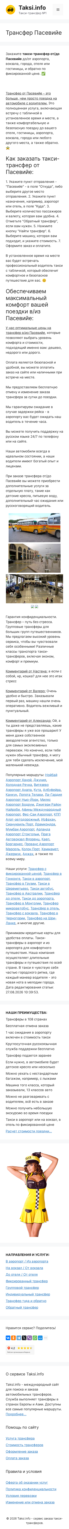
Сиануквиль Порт (19, 824)
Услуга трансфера (20, 1438)
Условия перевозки (21, 1496)
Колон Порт (30, 849)
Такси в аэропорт (36, 879)
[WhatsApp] (35, 1338)
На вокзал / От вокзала (24, 1268)
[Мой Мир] (40, 1338)
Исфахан (48, 819)
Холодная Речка (19, 785)
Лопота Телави (31, 795)
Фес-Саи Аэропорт (37, 814)
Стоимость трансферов (24, 1445)
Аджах (28, 854)
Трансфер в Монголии (23, 903)
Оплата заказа (17, 1458)
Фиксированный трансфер (27, 1281)
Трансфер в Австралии (24, 893)
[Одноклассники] (13, 1338)
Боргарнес (14, 844)
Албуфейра (52, 790)
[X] (24, 1338)
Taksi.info (32, 7)
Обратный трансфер (22, 1307)
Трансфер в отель (44, 908)
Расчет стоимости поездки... (29, 1131)
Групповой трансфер (22, 1288)
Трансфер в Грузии (21, 883)
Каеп (45, 839)
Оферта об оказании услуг (27, 1482)
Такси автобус (41, 888)
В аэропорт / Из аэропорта (27, 1261)
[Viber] (29, 1338)
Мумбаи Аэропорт (20, 829)
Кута (37, 790)
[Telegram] (18, 1338)
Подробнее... (16, 1414)
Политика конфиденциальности (31, 1489)
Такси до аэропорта (38, 898)
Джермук (13, 854)
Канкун (11, 795)
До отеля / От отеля (22, 1274)
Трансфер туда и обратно (26, 1301)
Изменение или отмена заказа (30, 1502)
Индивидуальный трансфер (28, 1294)
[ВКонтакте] (8, 1338)
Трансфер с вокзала (22, 913)
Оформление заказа (22, 1451)
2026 (13, 1518)
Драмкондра (45, 824)
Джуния (40, 780)
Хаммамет (49, 849)
